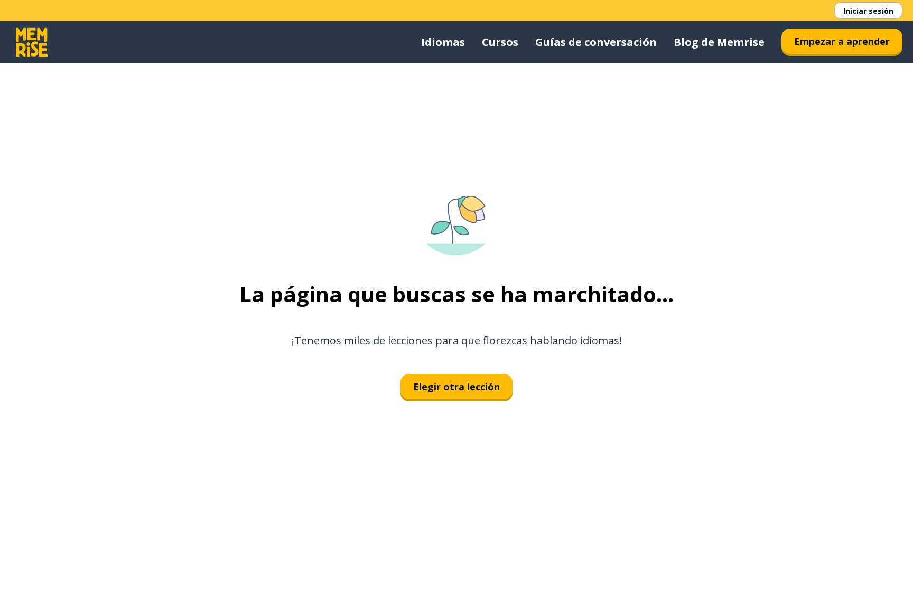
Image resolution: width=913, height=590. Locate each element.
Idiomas (443, 42)
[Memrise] (32, 42)
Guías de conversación (596, 42)
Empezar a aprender (842, 41)
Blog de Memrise (719, 42)
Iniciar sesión (868, 11)
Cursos (500, 42)
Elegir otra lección (456, 386)
